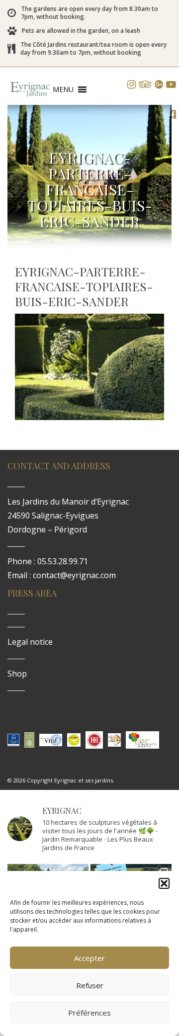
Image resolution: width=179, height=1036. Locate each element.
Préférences (89, 1013)
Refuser (89, 985)
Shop (17, 673)
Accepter (89, 958)
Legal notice (30, 641)
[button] (164, 883)
